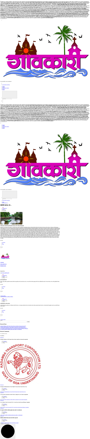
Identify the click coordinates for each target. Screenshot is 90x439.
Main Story (2, 337)
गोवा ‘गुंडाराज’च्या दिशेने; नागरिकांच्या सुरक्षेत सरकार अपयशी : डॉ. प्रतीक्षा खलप (11, 329)
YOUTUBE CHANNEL (6, 84)
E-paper (3, 86)
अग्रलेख (3, 87)
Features (3, 88)
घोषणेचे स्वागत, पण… (5, 202)
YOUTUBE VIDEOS (5, 126)
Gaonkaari (5, 208)
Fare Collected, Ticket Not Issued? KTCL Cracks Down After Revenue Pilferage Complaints (14, 328)
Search (1, 320)
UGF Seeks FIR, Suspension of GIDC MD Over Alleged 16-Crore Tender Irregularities (13, 327)
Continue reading (2, 295)
